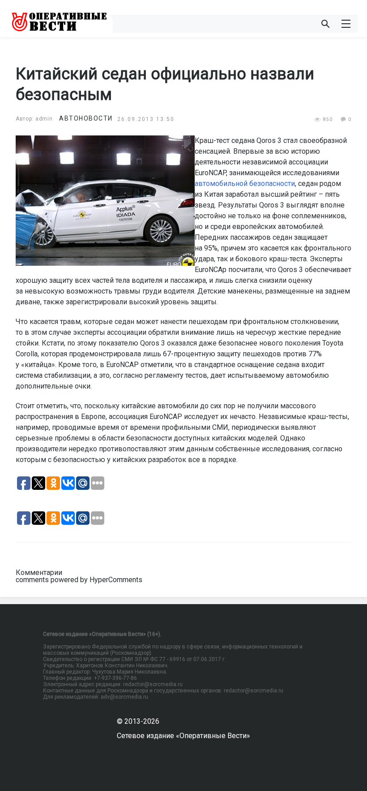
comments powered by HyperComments (79, 579)
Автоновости (86, 118)
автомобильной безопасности (245, 183)
